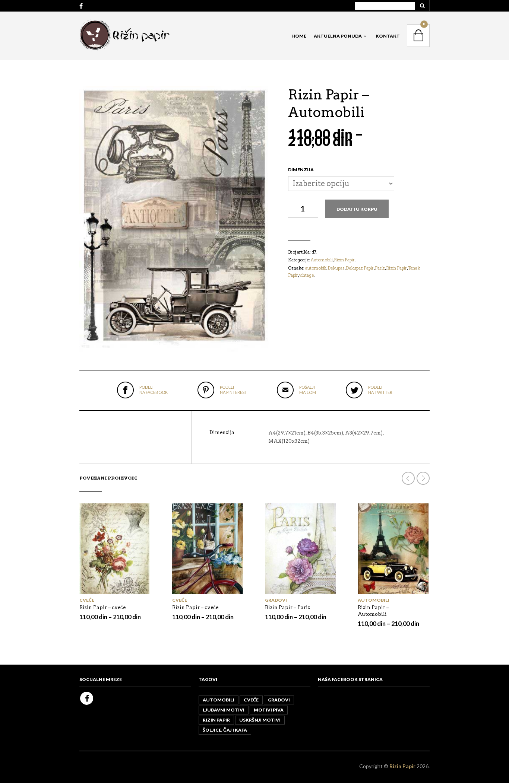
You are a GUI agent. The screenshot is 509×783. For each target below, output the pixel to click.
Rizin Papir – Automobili (373, 611)
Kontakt (388, 36)
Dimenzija (301, 169)
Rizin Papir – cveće (102, 607)
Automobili (373, 600)
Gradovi (276, 600)
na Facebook (153, 390)
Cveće (86, 600)
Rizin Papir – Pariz (287, 607)
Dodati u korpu (356, 209)
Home (298, 36)
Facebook (86, 698)
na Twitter (380, 390)
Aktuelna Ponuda (338, 36)
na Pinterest (233, 390)
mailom (307, 390)
